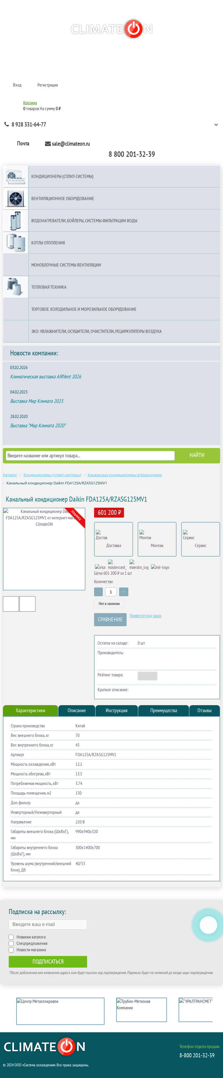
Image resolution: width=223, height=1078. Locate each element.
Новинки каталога (31, 937)
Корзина (30, 102)
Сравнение (110, 619)
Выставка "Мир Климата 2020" (38, 426)
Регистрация (47, 85)
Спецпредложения (32, 943)
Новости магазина (31, 949)
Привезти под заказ (145, 615)
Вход (17, 85)
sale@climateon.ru (71, 143)
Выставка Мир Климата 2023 (36, 401)
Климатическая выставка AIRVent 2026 (45, 377)
